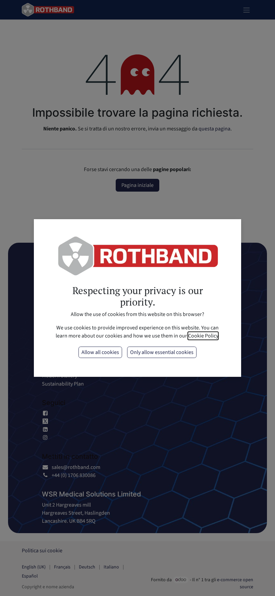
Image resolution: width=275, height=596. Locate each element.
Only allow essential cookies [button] (162, 352)
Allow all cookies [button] (100, 352)
